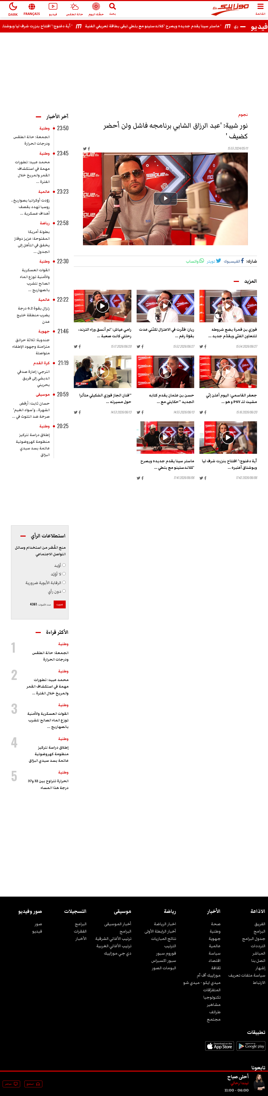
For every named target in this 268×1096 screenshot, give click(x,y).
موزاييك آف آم (209, 975)
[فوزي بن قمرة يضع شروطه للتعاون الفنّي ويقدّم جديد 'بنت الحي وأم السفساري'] (228, 306)
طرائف (215, 1012)
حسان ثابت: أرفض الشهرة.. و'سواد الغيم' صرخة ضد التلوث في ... (31, 410)
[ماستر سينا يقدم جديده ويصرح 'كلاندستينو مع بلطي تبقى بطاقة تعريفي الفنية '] (165, 437)
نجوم (243, 115)
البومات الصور (164, 968)
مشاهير (214, 1004)
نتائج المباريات (163, 938)
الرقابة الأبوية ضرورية (43, 583)
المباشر (258, 953)
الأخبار (81, 938)
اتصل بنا (258, 960)
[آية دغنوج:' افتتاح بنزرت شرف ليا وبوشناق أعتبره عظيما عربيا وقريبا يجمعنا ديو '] (228, 437)
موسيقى (43, 394)
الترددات (258, 946)
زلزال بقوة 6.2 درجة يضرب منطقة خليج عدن (33, 315)
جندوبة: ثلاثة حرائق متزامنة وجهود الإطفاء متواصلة (31, 346)
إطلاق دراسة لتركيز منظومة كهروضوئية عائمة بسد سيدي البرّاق (49, 754)
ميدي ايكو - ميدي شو (202, 982)
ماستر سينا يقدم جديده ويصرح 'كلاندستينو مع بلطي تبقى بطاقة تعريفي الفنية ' (174, 26)
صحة (216, 924)
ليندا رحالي (240, 1083)
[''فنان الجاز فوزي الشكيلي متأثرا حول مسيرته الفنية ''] (102, 372)
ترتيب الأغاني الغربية (113, 946)
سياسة (215, 953)
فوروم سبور (166, 953)
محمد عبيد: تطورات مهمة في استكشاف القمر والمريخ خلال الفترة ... (47, 686)
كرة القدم (41, 363)
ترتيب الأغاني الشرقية (113, 938)
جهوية (44, 331)
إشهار (260, 968)
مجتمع (214, 1019)
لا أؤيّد (56, 574)
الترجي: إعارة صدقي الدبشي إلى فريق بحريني (33, 378)
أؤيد (57, 565)
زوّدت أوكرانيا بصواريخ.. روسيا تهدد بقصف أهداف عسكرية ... (30, 207)
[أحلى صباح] (259, 1090)
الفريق (259, 924)
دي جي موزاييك (117, 953)
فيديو (37, 931)
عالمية (44, 192)
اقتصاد (214, 960)
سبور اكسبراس (163, 960)
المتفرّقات (212, 990)
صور (38, 924)
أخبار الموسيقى (117, 924)
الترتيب (170, 946)
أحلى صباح (238, 1076)
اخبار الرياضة (165, 924)
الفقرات (80, 931)
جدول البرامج (253, 938)
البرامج (259, 931)
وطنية (44, 128)
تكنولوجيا (212, 997)
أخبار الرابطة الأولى (160, 931)
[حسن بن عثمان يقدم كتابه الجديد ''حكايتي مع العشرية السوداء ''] (165, 372)
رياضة (45, 223)
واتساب (192, 261)
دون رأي (54, 591)
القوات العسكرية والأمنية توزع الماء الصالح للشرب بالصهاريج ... (48, 720)
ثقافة (216, 968)
